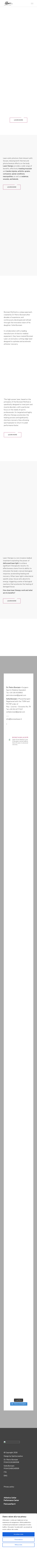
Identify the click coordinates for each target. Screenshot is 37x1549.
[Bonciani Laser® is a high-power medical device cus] (25, 1140)
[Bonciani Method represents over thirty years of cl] (25, 806)
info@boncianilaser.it (14, 719)
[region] (18, 1531)
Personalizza (18, 1539)
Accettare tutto (18, 1534)
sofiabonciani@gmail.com (15, 712)
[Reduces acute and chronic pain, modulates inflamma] (12, 1315)
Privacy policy (9, 1487)
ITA (5, 1472)
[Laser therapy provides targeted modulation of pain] (19, 1114)
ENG (5, 1476)
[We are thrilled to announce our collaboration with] (25, 1329)
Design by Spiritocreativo (13, 1456)
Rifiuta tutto (18, 1545)
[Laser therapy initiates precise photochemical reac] (12, 1174)
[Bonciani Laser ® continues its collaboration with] (12, 814)
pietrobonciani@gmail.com (16, 695)
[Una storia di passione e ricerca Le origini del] (19, 1338)
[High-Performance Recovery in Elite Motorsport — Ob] (19, 908)
